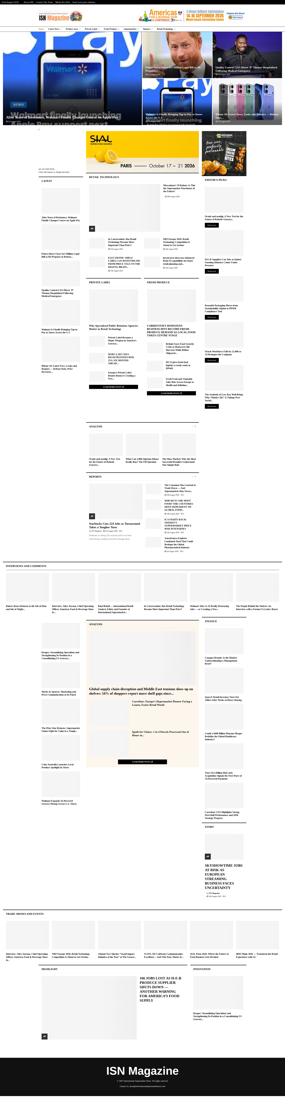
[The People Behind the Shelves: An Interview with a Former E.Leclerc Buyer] (257, 587)
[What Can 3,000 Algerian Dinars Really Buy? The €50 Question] (142, 444)
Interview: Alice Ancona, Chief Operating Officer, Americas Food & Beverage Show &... (73, 609)
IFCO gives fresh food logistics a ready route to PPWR (178, 365)
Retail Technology (165, 29)
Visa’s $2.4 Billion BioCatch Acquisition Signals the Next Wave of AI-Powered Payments (223, 776)
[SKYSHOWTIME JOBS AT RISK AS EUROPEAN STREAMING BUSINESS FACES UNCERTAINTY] (224, 847)
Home (41, 29)
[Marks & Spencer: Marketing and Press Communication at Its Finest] (61, 675)
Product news (72, 29)
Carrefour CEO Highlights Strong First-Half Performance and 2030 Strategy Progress (222, 815)
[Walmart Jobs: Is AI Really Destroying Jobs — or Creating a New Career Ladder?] (211, 587)
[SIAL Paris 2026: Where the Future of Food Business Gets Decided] (211, 935)
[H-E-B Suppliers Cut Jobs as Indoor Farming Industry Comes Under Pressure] (224, 243)
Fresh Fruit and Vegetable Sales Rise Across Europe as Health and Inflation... (180, 382)
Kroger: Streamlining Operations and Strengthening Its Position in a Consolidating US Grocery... (60, 655)
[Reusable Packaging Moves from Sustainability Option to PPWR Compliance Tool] (224, 289)
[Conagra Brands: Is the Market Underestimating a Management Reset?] (224, 641)
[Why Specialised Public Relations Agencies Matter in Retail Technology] (113, 305)
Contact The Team (44, 2)
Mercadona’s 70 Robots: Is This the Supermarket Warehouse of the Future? (179, 188)
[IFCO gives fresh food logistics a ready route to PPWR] (155, 366)
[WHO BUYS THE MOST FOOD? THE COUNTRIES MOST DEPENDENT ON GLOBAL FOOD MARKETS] (153, 504)
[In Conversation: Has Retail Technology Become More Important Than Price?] (97, 243)
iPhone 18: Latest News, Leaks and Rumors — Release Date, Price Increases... (59, 369)
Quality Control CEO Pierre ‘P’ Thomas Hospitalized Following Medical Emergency (57, 293)
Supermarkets (130, 29)
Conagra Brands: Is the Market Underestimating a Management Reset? (221, 660)
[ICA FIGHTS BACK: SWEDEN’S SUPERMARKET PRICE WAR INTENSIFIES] (153, 523)
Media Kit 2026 (62, 2)
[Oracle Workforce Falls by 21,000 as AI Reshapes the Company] (224, 335)
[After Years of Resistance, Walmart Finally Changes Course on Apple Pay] (61, 201)
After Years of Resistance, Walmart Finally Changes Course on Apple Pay (62, 117)
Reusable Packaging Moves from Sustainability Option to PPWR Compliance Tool (221, 308)
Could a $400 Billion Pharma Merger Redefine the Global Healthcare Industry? (223, 736)
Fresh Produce (110, 29)
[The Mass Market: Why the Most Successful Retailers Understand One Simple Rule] (179, 444)
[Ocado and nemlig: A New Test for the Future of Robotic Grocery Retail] (106, 444)
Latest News (53, 29)
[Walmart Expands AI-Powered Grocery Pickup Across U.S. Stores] (61, 784)
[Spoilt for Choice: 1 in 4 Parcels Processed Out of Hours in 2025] (109, 743)
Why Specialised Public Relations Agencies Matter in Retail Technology (113, 327)
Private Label (91, 29)
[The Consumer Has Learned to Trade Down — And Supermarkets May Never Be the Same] (153, 489)
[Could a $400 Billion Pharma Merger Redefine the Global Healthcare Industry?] (224, 717)
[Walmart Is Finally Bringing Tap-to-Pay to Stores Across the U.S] (61, 313)
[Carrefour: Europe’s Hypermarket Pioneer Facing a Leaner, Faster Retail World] (109, 712)
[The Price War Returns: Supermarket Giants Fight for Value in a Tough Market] (61, 711)
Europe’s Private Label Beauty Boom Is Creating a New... (121, 375)
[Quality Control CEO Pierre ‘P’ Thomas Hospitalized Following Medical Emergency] (61, 273)
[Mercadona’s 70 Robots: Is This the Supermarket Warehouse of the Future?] (124, 208)
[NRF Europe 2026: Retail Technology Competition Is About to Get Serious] (152, 243)
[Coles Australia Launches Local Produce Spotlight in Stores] (61, 748)
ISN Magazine (96, 531)
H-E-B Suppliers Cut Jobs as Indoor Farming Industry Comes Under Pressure (223, 262)
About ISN (28, 2)
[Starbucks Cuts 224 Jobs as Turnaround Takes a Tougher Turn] (115, 501)
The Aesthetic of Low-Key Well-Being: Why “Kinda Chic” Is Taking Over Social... (224, 397)
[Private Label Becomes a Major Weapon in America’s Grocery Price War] (97, 341)
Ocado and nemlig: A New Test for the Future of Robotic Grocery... (104, 462)
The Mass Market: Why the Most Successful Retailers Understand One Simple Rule (179, 462)
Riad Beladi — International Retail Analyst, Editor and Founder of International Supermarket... (115, 609)
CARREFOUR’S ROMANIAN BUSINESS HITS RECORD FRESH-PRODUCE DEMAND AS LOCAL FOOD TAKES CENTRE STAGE (171, 330)
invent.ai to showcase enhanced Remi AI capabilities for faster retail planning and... (178, 261)
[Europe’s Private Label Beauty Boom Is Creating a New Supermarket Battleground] (97, 376)
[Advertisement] (142, 411)
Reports (146, 29)
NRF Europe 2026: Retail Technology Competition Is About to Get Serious (176, 242)
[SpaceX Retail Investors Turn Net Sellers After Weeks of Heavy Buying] (224, 680)
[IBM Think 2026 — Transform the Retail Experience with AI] (257, 935)
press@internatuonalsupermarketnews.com (147, 1086)
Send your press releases (83, 2)
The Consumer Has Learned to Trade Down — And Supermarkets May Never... (180, 488)
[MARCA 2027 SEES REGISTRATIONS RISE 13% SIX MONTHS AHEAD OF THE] (97, 358)
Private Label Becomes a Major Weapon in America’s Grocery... (122, 340)
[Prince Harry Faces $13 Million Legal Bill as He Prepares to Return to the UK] (61, 237)
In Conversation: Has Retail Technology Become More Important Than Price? (122, 242)
